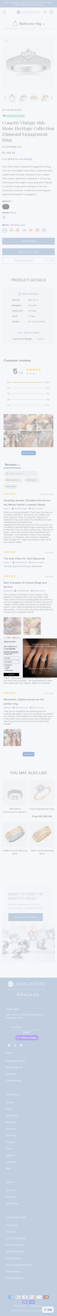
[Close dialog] (56, 640)
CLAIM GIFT (11, 674)
